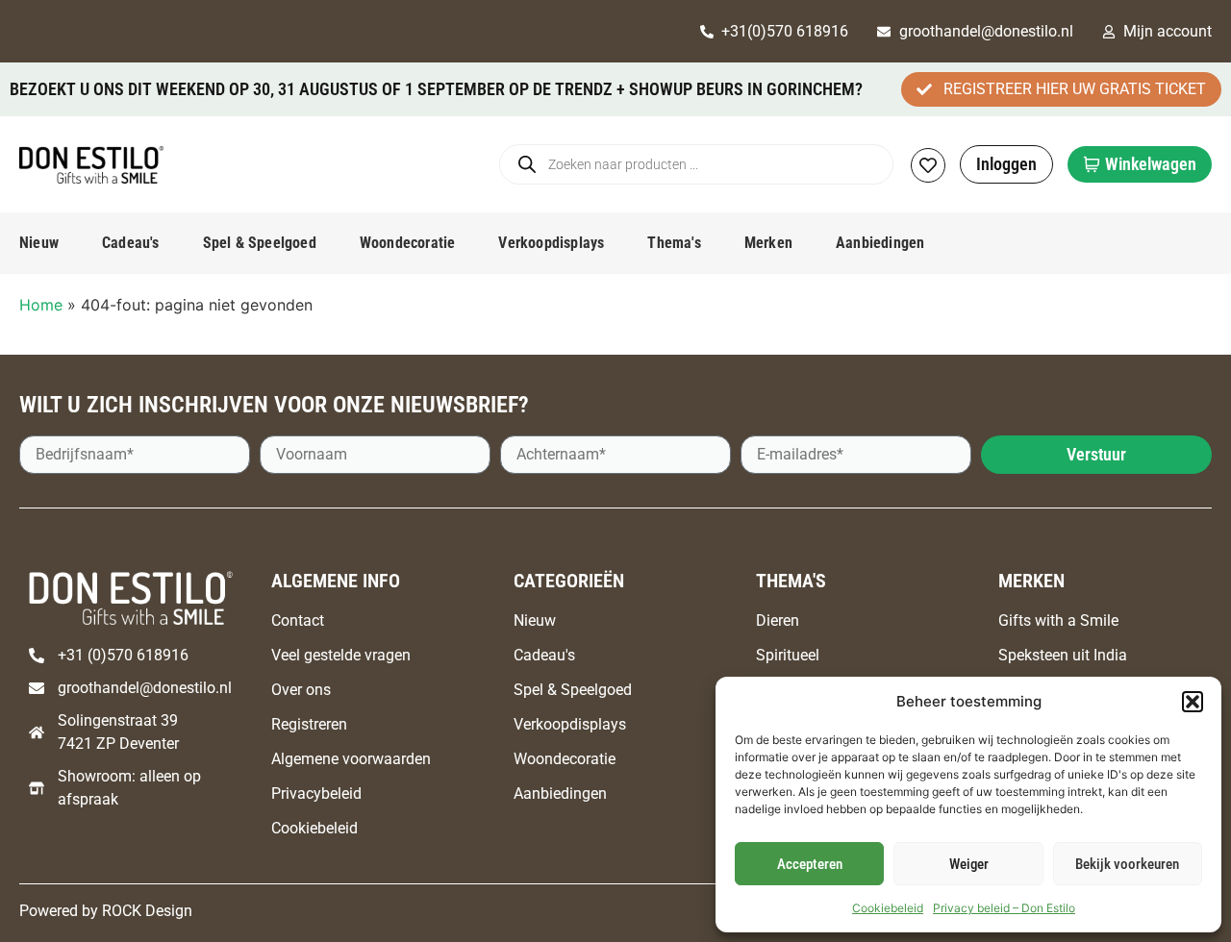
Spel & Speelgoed (259, 243)
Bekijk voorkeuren (1127, 864)
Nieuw (39, 243)
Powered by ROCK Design (105, 911)
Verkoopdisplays (551, 243)
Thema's (673, 243)
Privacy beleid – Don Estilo (1004, 908)
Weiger (969, 864)
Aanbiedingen (880, 243)
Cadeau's (131, 243)
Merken (768, 243)
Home (41, 304)
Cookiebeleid (887, 908)
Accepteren (809, 864)
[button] (1192, 701)
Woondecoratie (408, 243)
